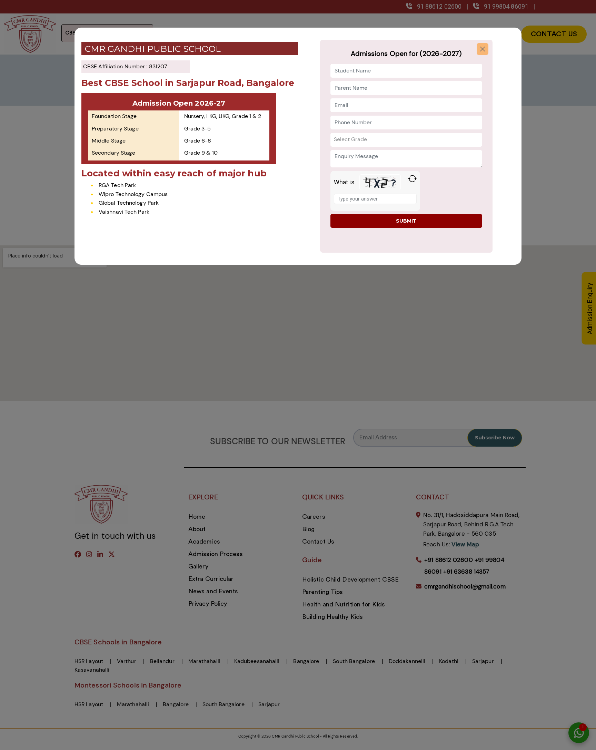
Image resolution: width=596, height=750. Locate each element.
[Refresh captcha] (412, 178)
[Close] (482, 49)
